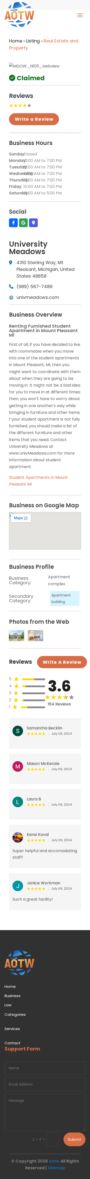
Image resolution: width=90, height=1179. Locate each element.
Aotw (54, 1161)
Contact (12, 1043)
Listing (33, 41)
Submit (74, 1139)
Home (15, 41)
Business (12, 995)
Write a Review (34, 119)
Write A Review (62, 662)
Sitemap (56, 1168)
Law (8, 1005)
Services (12, 1028)
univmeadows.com (37, 297)
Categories (15, 1014)
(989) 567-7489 (34, 286)
